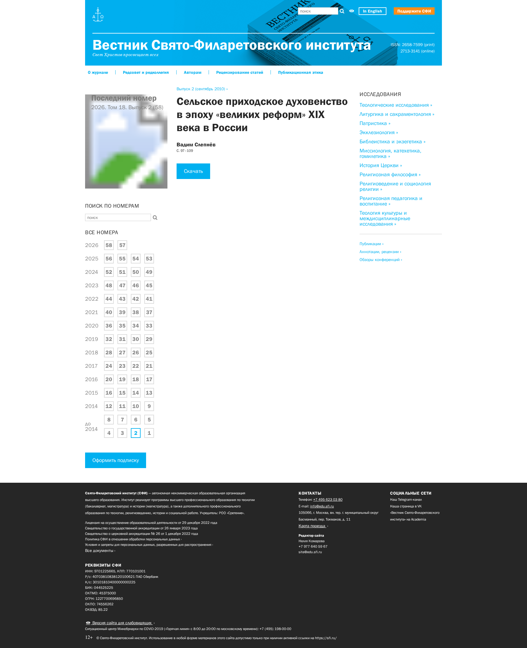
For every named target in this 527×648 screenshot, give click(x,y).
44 (109, 299)
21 (149, 366)
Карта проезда (312, 525)
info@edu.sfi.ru (322, 506)
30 (135, 339)
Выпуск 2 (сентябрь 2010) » (202, 88)
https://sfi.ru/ (326, 638)
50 (135, 272)
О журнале (98, 72)
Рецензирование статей (239, 72)
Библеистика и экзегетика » (392, 141)
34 (135, 326)
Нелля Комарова (311, 541)
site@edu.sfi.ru (310, 552)
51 (122, 272)
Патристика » (375, 123)
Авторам (192, 72)
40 (109, 312)
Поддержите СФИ (414, 11)
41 (149, 299)
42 (135, 299)
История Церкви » (381, 165)
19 (122, 379)
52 (109, 272)
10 (135, 406)
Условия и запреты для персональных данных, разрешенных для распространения (148, 544)
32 (109, 339)
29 (149, 339)
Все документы (99, 550)
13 (149, 393)
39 (122, 312)
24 (109, 366)
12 (109, 406)
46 (135, 285)
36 (109, 326)
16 (109, 393)
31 (122, 339)
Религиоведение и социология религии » (395, 186)
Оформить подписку (115, 460)
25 (149, 352)
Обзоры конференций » (381, 259)
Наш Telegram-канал (406, 499)
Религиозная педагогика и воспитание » (391, 201)
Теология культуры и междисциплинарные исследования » (385, 218)
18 (135, 379)
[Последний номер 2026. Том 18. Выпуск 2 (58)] (126, 195)
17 (149, 379)
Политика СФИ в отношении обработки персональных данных (132, 539)
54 (135, 259)
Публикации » (372, 243)
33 (149, 326)
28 (109, 352)
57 (122, 245)
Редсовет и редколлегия (146, 72)
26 (135, 352)
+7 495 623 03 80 (327, 499)
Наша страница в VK (406, 506)
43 (122, 299)
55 (122, 259)
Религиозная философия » (390, 174)
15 (122, 393)
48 (109, 285)
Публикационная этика (300, 72)
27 (122, 352)
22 (135, 366)
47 (122, 285)
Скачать (193, 171)
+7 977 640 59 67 (313, 546)
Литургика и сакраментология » (397, 114)
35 (122, 326)
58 (109, 245)
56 (109, 259)
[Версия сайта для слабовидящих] (351, 11)
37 (149, 312)
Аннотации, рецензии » (380, 251)
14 (135, 393)
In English (372, 11)
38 (135, 312)
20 (109, 379)
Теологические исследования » (396, 105)
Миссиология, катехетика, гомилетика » (390, 153)
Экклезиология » (379, 132)
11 (122, 406)
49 (149, 272)
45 (149, 285)
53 (149, 259)
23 (122, 366)
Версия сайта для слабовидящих (122, 622)
